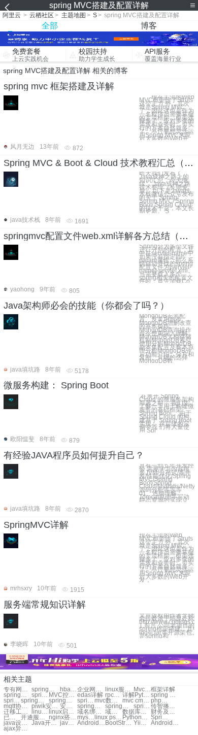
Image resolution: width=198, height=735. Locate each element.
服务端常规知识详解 (45, 604)
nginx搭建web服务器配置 (63, 717)
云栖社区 (41, 15)
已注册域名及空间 (12, 717)
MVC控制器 (63, 695)
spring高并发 (142, 706)
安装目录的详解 (68, 706)
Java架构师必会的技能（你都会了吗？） (86, 305)
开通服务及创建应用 (35, 717)
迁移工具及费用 (17, 712)
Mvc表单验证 (142, 689)
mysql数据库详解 (85, 717)
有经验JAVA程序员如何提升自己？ (74, 455)
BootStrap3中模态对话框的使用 (119, 723)
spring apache (165, 695)
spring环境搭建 (45, 689)
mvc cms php (136, 701)
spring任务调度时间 (91, 706)
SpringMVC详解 (36, 525)
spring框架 (17, 695)
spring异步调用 (35, 701)
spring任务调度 (12, 701)
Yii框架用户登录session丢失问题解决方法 (142, 723)
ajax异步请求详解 (17, 728)
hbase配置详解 (68, 689)
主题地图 (73, 15)
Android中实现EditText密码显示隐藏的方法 (165, 723)
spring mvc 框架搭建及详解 (59, 86)
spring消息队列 (119, 706)
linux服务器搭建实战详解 (119, 689)
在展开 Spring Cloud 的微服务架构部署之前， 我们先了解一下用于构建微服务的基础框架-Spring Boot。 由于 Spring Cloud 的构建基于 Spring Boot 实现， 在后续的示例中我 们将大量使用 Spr (166, 413)
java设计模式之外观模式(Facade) (17, 723)
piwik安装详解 (45, 706)
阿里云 (12, 15)
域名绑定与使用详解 (91, 712)
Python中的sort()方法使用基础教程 (136, 717)
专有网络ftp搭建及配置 (17, 689)
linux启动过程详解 (63, 712)
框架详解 (163, 689)
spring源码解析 (63, 701)
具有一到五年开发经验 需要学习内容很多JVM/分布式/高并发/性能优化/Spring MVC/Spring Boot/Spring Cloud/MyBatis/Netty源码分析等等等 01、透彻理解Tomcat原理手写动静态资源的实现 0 (166, 483)
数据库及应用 (136, 712)
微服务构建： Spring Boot (56, 385)
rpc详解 (113, 695)
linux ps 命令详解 (108, 717)
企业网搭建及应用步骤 (91, 689)
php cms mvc (159, 701)
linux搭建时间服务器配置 (40, 712)
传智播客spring (165, 706)
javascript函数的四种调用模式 (68, 723)
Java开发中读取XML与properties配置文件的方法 (45, 723)
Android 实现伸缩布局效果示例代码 (91, 723)
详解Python (136, 695)
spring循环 (40, 695)
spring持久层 (85, 701)
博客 (149, 25)
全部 (50, 25)
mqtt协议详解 (17, 706)
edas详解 (90, 695)
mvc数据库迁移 (108, 701)
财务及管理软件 (165, 712)
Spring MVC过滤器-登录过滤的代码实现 (159, 717)
